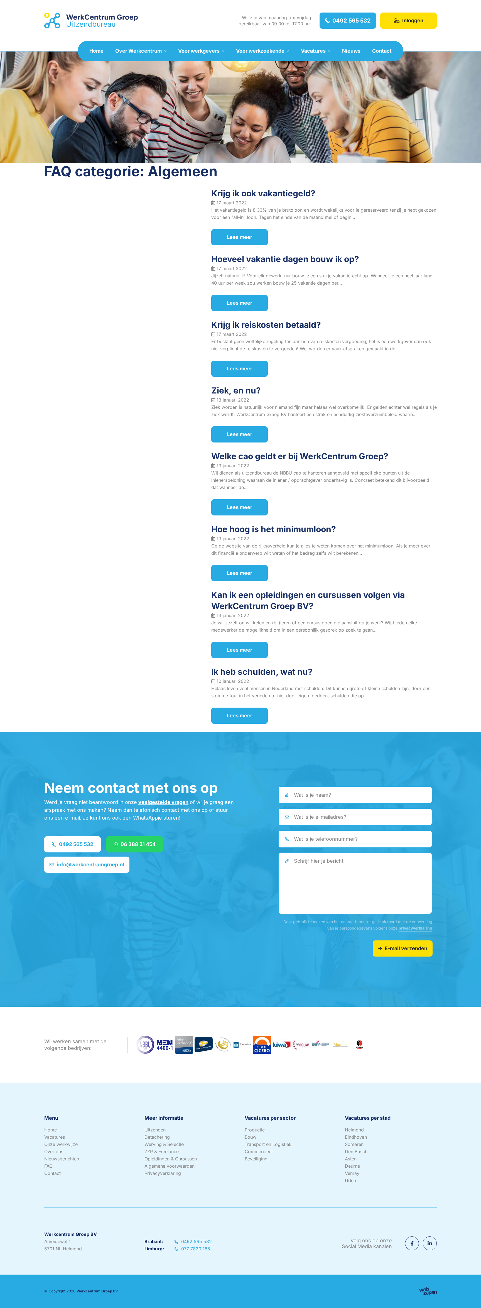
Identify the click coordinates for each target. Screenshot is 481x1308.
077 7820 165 (195, 1248)
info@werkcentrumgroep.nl (90, 864)
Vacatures (313, 51)
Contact (382, 51)
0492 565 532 (351, 20)
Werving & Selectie (164, 1144)
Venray (352, 1173)
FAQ (48, 1166)
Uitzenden (155, 1130)
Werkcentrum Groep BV (97, 1291)
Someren (354, 1144)
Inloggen (412, 20)
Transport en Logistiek (268, 1144)
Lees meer (239, 237)
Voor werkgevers (199, 51)
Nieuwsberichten (61, 1159)
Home (96, 51)
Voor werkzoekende (260, 51)
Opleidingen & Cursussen (170, 1159)
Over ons (53, 1151)
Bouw (250, 1137)
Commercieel (259, 1151)
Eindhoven (356, 1137)
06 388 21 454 (138, 844)
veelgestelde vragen (163, 802)
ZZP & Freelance (161, 1151)
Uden (350, 1180)
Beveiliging (256, 1159)
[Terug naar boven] (470, 1297)
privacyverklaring (415, 928)
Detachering (157, 1137)
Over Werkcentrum (138, 51)
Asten (351, 1159)
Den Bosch (356, 1151)
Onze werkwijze (61, 1144)
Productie (255, 1130)
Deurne (352, 1166)
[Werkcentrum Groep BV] (91, 21)
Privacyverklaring (162, 1173)
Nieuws (351, 51)
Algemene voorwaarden (169, 1166)
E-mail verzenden (406, 948)
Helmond (354, 1130)
